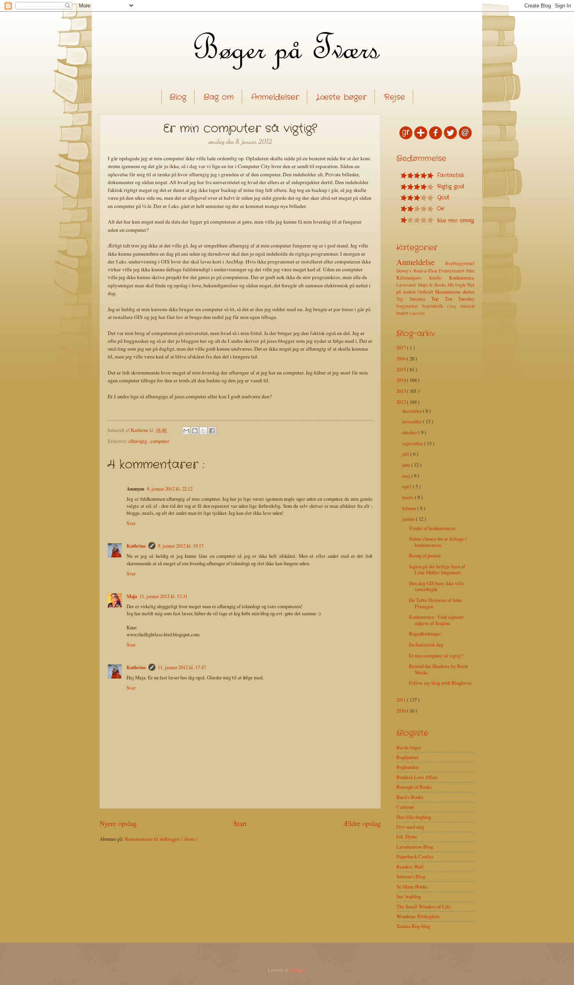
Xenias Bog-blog (413, 925)
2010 (401, 710)
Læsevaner (407, 285)
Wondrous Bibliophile (418, 916)
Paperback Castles (414, 856)
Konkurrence (461, 277)
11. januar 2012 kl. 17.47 (182, 667)
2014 (401, 379)
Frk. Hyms (406, 836)
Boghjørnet (407, 757)
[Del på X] (203, 431)
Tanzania (420, 299)
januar (409, 518)
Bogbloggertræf (459, 263)
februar (409, 508)
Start (240, 823)
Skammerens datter (454, 291)
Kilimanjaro (412, 277)
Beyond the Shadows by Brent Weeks (438, 669)
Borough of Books (414, 786)
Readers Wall (410, 866)
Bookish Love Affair (416, 777)
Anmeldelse (420, 261)
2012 (401, 401)
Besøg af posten (424, 555)
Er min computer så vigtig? (436, 655)
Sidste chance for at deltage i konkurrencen (438, 541)
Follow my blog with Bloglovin (440, 682)
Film (470, 271)
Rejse (394, 97)
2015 (401, 369)
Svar (131, 523)
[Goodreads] (406, 137)
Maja (132, 596)
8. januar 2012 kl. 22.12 (170, 488)
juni (406, 464)
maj (406, 475)
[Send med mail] (186, 431)
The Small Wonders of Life (423, 906)
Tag (402, 299)
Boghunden (407, 766)
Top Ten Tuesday (452, 298)
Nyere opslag (118, 823)
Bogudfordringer (425, 633)
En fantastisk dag (426, 644)
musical (467, 306)
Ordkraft (426, 292)
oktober (410, 432)
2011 (401, 699)
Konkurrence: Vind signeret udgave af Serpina (436, 619)
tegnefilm (417, 313)
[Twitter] (450, 137)
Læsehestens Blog (414, 846)
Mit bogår (457, 285)
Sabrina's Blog (410, 876)
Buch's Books (409, 797)
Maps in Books (433, 285)
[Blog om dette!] (195, 431)
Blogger (297, 969)
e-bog (453, 306)
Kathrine (136, 545)
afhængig (138, 440)
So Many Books (412, 886)
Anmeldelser (275, 97)
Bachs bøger (408, 747)
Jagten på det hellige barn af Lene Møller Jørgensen (437, 569)
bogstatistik (434, 306)
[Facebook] (435, 137)
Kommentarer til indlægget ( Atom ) (161, 838)
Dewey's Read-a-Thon (417, 271)
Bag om (218, 97)
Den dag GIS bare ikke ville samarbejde (436, 586)
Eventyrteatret (452, 271)
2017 (401, 347)
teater (402, 312)
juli (406, 453)
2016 (401, 358)
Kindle (439, 278)
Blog (177, 97)
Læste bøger (341, 97)
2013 (401, 390)
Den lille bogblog (413, 816)
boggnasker (409, 306)
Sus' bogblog (408, 896)
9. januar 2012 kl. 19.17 (180, 545)
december (412, 410)
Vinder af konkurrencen (432, 528)
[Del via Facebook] (212, 431)
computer (159, 440)
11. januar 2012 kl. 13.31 (163, 596)
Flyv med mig (410, 826)
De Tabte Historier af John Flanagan (435, 602)
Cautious (405, 806)
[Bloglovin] (421, 137)
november (412, 421)
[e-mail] (465, 137)
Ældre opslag (362, 823)
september (413, 443)
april (407, 486)
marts (408, 497)
